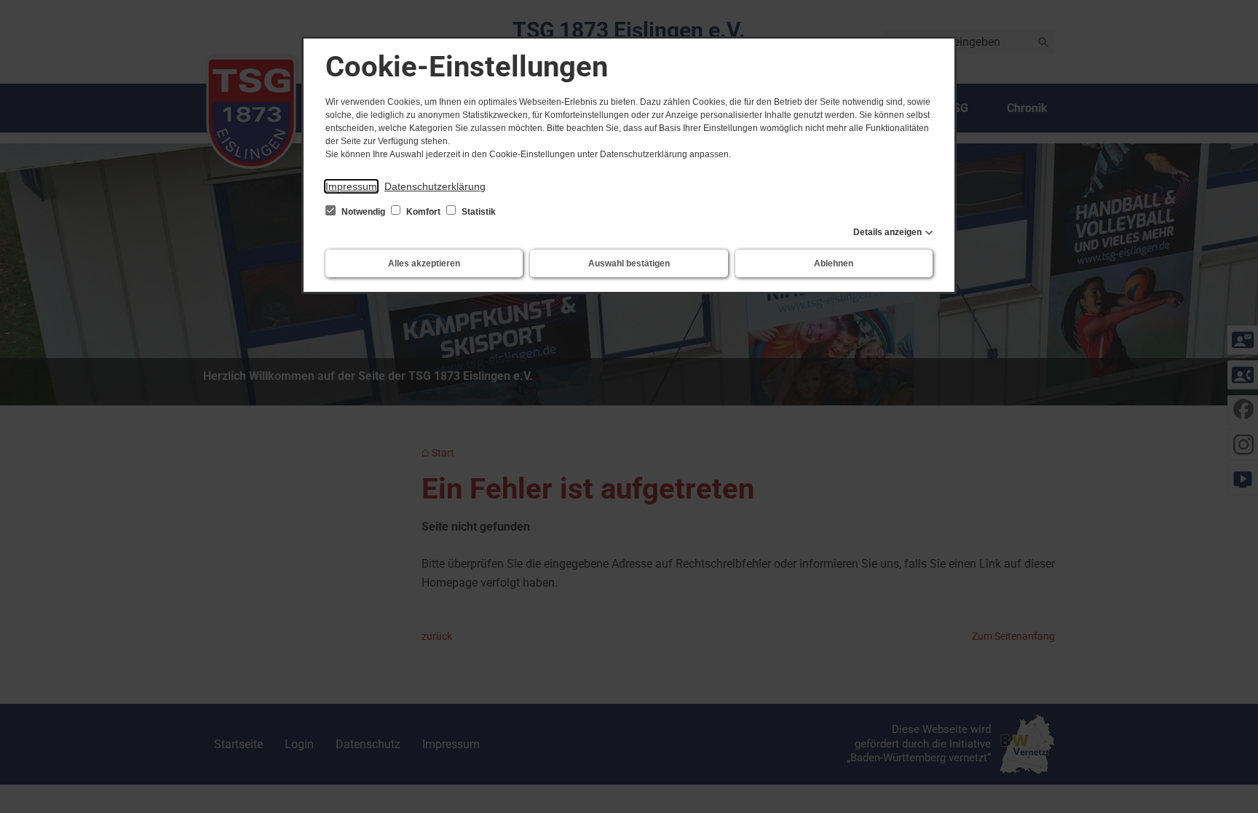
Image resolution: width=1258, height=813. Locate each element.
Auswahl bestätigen (629, 263)
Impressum (351, 186)
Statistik (477, 212)
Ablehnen (833, 263)
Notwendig (363, 212)
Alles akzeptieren (424, 263)
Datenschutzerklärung (435, 186)
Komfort (423, 212)
